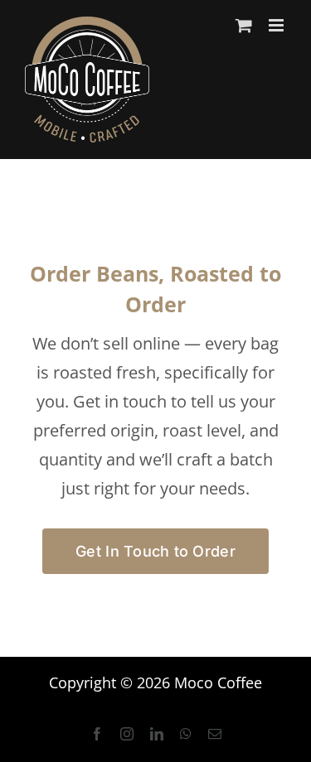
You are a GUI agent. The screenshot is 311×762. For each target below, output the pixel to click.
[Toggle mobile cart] (244, 25)
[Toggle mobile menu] (277, 25)
